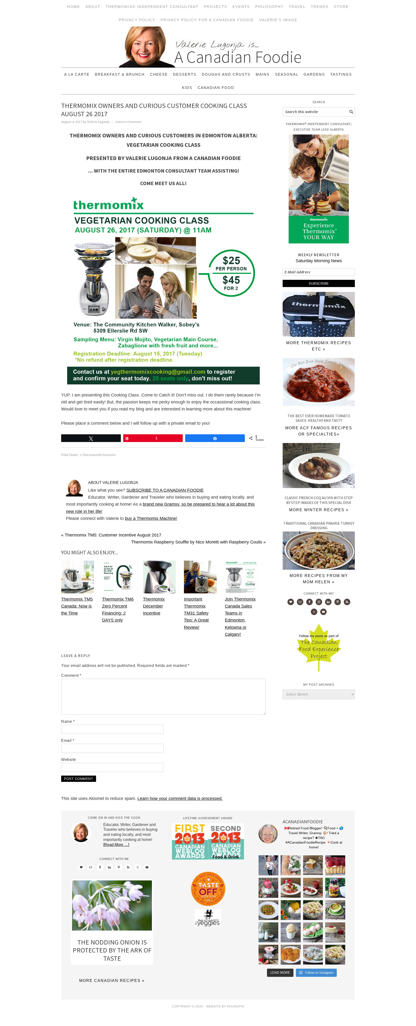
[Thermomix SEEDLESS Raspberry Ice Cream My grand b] (269, 888)
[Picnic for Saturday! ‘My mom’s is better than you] (313, 910)
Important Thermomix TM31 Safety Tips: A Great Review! (196, 613)
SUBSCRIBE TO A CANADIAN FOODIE (165, 490)
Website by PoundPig (225, 1006)
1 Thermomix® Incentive (98, 455)
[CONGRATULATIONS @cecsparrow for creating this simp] (313, 865)
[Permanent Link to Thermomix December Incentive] (159, 592)
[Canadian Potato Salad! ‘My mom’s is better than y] (335, 955)
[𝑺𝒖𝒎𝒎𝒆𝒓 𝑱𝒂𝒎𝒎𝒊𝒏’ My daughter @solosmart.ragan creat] (313, 888)
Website (68, 760)
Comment (71, 675)
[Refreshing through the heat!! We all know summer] (335, 888)
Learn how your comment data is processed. (180, 798)
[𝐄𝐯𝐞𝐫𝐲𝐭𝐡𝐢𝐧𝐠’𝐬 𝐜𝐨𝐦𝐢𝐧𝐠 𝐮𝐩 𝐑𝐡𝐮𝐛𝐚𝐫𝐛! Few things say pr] (313, 932)
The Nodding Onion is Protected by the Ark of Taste (112, 950)
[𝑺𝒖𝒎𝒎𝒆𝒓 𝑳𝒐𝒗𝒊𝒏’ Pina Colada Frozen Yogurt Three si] (291, 910)
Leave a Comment (128, 122)
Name (68, 721)
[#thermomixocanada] (291, 888)
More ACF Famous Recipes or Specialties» (318, 431)
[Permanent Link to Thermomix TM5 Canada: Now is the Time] (77, 592)
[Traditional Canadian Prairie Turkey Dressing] (319, 568)
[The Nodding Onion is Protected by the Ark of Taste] (112, 906)
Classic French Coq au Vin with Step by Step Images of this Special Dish (319, 500)
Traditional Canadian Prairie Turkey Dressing (318, 525)
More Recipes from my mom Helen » (319, 579)
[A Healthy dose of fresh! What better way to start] (269, 932)
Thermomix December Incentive (154, 606)
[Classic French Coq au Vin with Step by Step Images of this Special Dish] (319, 466)
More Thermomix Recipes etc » (318, 346)
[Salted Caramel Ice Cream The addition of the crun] (291, 932)
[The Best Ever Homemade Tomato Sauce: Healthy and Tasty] (319, 383)
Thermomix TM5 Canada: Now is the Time (77, 606)
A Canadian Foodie (208, 47)
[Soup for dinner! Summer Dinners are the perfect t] (335, 910)
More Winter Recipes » (319, 510)
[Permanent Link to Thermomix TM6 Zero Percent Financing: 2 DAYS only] (118, 592)
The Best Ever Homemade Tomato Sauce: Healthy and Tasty (318, 418)
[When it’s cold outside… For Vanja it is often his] (269, 910)
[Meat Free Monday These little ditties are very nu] (291, 955)
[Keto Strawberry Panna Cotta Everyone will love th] (269, 955)
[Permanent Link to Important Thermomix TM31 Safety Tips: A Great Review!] (200, 592)
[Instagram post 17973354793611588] (291, 865)
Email (67, 740)
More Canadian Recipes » (112, 981)
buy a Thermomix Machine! (151, 518)
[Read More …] (116, 845)
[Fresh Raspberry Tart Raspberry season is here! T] (335, 865)
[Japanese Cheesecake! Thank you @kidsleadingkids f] (335, 932)
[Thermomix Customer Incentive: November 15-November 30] (319, 335)
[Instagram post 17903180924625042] (269, 865)
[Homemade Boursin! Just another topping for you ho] (313, 955)
